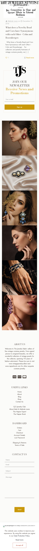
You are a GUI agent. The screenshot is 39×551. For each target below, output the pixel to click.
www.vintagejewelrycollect (18, 363)
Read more (30, 57)
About (19, 394)
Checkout (19, 433)
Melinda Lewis (13, 21)
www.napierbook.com (12, 366)
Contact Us (19, 402)
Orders (19, 428)
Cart (19, 430)
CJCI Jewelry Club (19, 407)
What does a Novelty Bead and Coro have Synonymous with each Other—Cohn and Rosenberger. (19, 32)
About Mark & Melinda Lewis (19, 409)
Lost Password (19, 438)
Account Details (19, 435)
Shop (19, 399)
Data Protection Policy (21, 536)
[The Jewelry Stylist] (19, 3)
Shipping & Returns (19, 443)
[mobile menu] (3, 3)
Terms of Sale (19, 445)
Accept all (19, 545)
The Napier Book (19, 414)
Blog (19, 397)
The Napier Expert (19, 411)
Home (19, 392)
